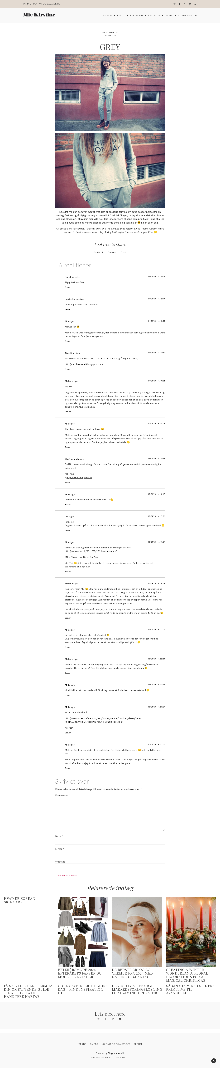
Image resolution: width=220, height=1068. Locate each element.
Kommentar (62, 795)
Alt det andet (185, 15)
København (136, 15)
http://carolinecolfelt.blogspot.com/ (84, 364)
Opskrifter (154, 15)
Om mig (27, 3)
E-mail (59, 849)
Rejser (169, 15)
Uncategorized (110, 32)
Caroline (69, 353)
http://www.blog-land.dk (79, 477)
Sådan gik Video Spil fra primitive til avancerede (190, 989)
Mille (67, 494)
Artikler (138, 1044)
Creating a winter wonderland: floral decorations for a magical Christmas (187, 975)
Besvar (68, 287)
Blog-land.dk (72, 459)
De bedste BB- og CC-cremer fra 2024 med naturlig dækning (132, 973)
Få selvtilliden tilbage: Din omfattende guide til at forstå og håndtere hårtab (28, 991)
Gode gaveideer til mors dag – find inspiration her (83, 989)
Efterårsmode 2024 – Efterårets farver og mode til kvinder (80, 973)
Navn (58, 836)
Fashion (107, 15)
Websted (60, 861)
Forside (81, 1044)
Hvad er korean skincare (19, 900)
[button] (98, 252)
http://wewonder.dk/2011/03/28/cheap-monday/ (91, 551)
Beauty (121, 15)
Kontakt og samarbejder (47, 3)
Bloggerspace (115, 1053)
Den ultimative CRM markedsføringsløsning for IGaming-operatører (137, 989)
